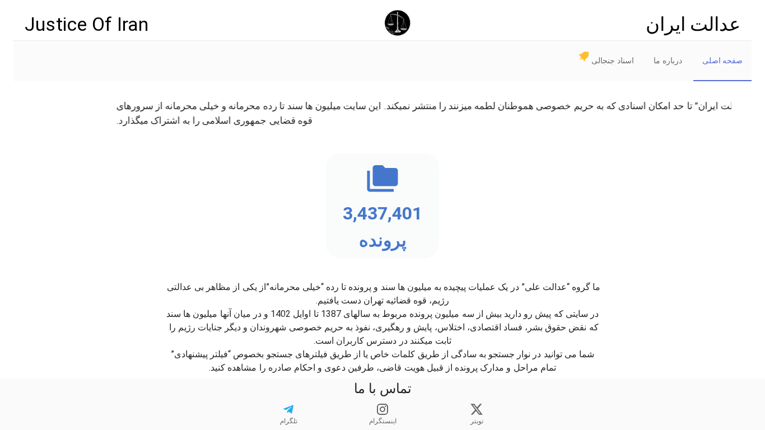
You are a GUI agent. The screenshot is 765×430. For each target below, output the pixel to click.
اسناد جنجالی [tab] (612, 60)
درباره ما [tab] (668, 60)
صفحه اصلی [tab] (722, 60)
